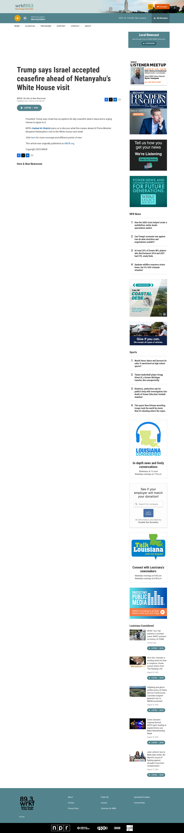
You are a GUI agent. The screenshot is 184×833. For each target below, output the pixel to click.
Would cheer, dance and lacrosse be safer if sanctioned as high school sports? (151, 363)
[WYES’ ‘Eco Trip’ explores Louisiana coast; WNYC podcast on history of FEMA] (138, 635)
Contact (75, 26)
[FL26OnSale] (148, 112)
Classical (30, 26)
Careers (104, 803)
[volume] (25, 18)
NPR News (135, 214)
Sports (133, 352)
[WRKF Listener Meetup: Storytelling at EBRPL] (148, 73)
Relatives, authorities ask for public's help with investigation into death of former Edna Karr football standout (151, 392)
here (33, 137)
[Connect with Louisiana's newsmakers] (148, 547)
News (17, 26)
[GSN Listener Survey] (148, 155)
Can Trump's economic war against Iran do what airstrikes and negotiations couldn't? (150, 239)
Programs (46, 26)
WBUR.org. (69, 143)
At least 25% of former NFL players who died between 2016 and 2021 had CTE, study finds (150, 253)
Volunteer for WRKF (108, 808)
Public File (105, 797)
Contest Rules (139, 803)
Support (61, 26)
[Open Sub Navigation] (22, 26)
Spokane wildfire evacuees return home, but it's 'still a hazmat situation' (150, 267)
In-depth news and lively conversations (148, 465)
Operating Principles (142, 797)
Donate (163, 6)
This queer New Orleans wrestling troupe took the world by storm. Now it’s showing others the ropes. (150, 408)
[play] (18, 18)
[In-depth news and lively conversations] (148, 439)
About (88, 26)
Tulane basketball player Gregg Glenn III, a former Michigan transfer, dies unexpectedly (149, 377)
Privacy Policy (73, 808)
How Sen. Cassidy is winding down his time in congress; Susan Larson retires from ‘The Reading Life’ (157, 663)
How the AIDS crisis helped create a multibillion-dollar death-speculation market (151, 225)
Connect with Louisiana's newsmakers (148, 569)
